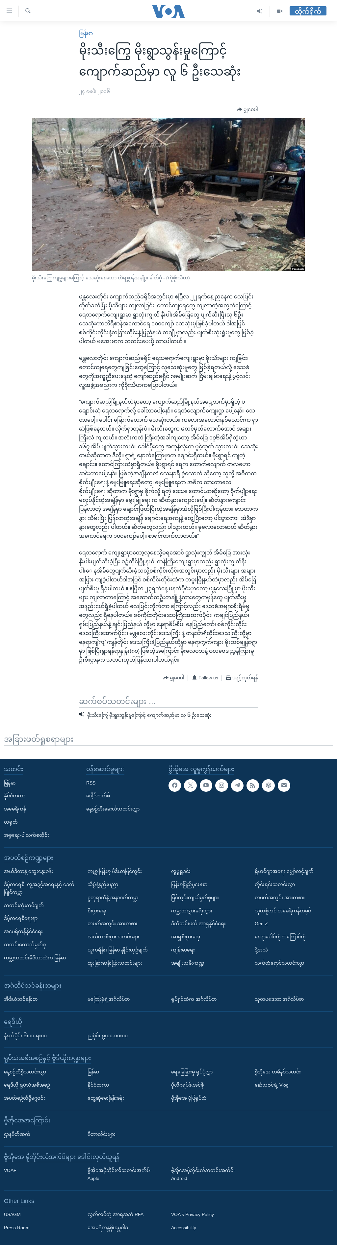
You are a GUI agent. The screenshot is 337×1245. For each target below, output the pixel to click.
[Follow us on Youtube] (206, 785)
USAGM (12, 1214)
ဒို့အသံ (261, 949)
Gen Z (261, 924)
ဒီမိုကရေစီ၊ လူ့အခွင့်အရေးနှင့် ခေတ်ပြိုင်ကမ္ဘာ (39, 888)
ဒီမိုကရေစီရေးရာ (21, 918)
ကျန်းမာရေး (183, 949)
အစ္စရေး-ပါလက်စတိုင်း (26, 835)
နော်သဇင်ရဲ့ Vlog (272, 1085)
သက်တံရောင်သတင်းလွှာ (279, 963)
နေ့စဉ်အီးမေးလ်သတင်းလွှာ (113, 808)
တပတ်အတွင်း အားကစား (113, 924)
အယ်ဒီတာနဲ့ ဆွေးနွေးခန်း (28, 871)
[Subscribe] (284, 785)
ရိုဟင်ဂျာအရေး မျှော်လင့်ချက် (284, 871)
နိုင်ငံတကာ (14, 796)
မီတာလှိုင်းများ (102, 1134)
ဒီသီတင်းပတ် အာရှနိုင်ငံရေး (198, 924)
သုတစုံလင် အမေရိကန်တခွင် (283, 910)
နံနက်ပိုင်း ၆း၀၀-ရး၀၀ (25, 1035)
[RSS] (252, 785)
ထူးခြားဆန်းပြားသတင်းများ (115, 963)
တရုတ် (11, 822)
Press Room (17, 1227)
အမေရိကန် (15, 808)
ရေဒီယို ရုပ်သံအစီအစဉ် (27, 1085)
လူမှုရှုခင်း (181, 871)
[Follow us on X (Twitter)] (190, 785)
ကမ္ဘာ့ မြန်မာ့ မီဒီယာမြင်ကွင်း (115, 871)
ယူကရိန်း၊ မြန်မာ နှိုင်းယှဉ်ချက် (118, 949)
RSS (90, 783)
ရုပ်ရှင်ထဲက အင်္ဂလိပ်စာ (194, 999)
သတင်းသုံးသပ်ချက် (24, 905)
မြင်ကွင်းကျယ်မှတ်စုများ (195, 897)
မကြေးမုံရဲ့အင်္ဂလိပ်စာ (109, 999)
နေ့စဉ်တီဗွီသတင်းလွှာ (25, 1071)
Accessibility (183, 1227)
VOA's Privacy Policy (192, 1214)
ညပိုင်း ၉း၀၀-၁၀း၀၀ (108, 1035)
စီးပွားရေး (97, 910)
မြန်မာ (86, 33)
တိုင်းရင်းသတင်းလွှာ (275, 884)
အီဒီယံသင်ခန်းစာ (21, 999)
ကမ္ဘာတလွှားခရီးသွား (191, 910)
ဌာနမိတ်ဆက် (17, 1134)
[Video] (280, 11)
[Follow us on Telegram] (237, 785)
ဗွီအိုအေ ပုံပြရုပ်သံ (189, 1098)
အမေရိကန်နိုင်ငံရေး (23, 931)
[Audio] (260, 11)
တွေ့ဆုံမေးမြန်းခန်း (106, 1098)
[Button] (247, 109)
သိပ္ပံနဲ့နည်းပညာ (103, 884)
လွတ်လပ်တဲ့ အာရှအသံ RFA (115, 1214)
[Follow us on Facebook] (174, 785)
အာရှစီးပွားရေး (185, 936)
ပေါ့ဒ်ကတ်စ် (98, 796)
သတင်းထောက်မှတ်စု (25, 944)
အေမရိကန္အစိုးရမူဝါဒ (108, 1227)
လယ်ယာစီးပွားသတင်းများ (114, 936)
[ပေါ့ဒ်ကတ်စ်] (268, 785)
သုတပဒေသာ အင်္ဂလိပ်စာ (279, 999)
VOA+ (10, 1170)
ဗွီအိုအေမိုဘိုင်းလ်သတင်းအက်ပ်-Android (203, 1174)
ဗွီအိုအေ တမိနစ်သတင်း (278, 1071)
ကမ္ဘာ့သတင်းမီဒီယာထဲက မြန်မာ (35, 957)
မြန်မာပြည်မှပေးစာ (189, 884)
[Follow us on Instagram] (221, 785)
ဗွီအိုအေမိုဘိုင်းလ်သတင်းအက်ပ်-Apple (119, 1174)
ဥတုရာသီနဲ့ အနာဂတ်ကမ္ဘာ (113, 897)
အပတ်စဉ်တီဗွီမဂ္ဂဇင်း (24, 1098)
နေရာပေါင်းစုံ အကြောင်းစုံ (280, 936)
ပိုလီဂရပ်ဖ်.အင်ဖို (187, 1085)
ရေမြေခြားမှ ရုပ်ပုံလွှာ (192, 1071)
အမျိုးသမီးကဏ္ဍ (187, 963)
